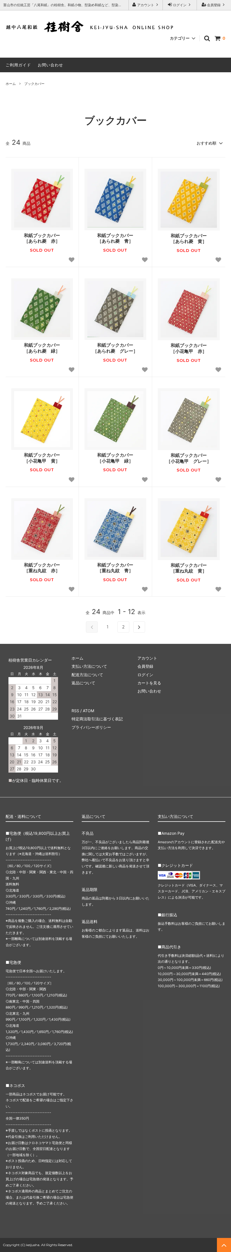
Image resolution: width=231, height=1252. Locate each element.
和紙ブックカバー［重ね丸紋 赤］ (42, 568)
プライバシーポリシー (91, 727)
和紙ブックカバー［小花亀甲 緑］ (115, 458)
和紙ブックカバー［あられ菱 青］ (115, 238)
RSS (75, 710)
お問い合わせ (50, 64)
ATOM (88, 710)
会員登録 (213, 5)
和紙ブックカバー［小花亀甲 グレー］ (188, 458)
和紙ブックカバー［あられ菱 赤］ (42, 238)
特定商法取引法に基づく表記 (97, 718)
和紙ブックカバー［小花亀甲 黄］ (42, 458)
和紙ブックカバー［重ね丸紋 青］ (115, 568)
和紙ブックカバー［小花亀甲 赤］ (189, 348)
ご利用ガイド (18, 64)
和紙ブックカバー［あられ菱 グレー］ (115, 348)
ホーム (11, 84)
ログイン (179, 5)
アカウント (145, 5)
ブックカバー (34, 84)
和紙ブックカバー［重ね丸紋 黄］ (189, 568)
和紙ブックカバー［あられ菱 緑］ (42, 348)
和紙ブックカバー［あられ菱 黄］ (189, 238)
